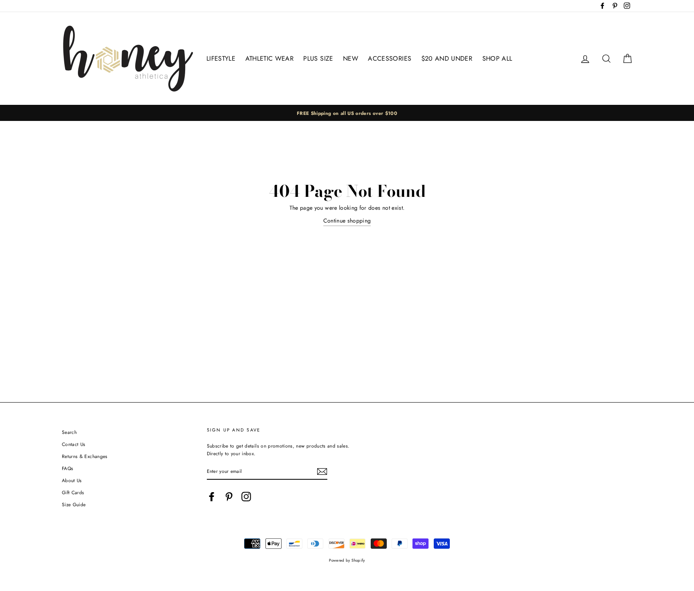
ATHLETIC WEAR (269, 58)
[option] (347, 113)
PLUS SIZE (318, 58)
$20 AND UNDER (447, 58)
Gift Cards (73, 492)
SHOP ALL (497, 58)
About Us (72, 480)
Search (69, 432)
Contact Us (74, 444)
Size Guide (74, 504)
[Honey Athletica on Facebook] (211, 496)
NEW (350, 58)
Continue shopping (347, 221)
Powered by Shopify (347, 560)
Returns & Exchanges (85, 456)
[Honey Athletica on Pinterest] (229, 496)
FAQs (67, 468)
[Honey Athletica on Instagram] (246, 496)
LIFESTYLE (220, 58)
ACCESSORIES (389, 58)
